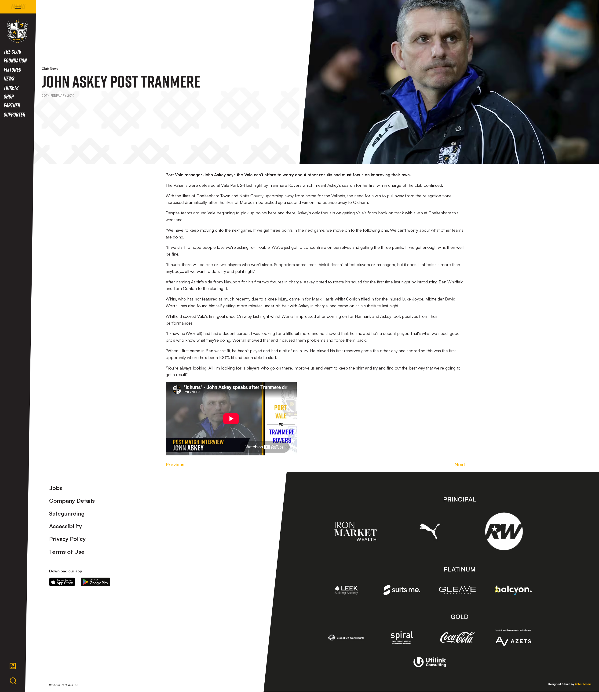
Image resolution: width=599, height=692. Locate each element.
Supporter (14, 114)
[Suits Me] (402, 590)
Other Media (583, 684)
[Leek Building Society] (346, 590)
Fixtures (12, 69)
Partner (12, 105)
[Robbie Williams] (504, 531)
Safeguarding (67, 513)
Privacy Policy (67, 538)
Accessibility (65, 526)
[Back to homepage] (17, 31)
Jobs (55, 487)
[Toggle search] (13, 681)
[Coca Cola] (457, 637)
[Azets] (513, 638)
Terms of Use (66, 551)
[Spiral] (402, 637)
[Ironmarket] (355, 531)
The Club (12, 51)
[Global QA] (346, 637)
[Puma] (429, 531)
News (9, 78)
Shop (9, 96)
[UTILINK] (429, 662)
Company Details (72, 500)
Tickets (11, 87)
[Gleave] (457, 590)
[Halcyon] (513, 590)
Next (459, 464)
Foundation (15, 60)
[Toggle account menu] (13, 666)
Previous (175, 464)
